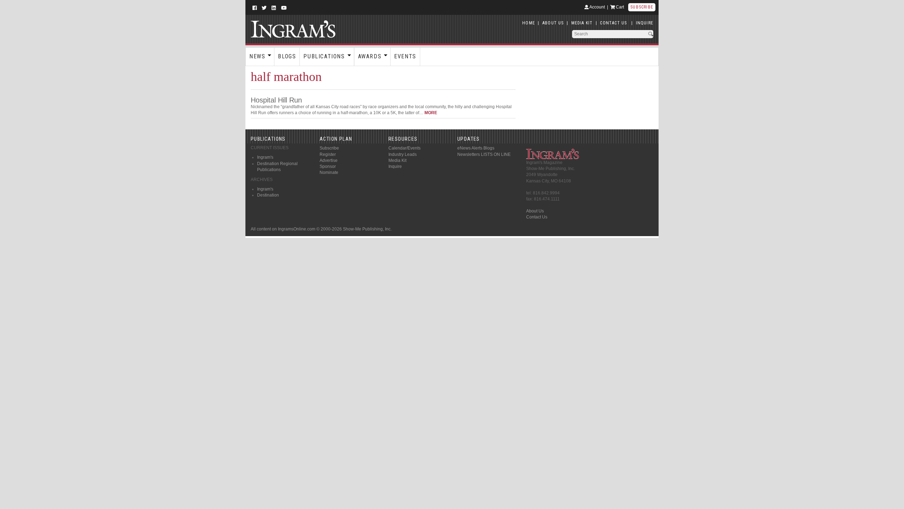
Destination (268, 195)
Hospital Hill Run (276, 100)
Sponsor (328, 166)
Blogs (287, 56)
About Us (535, 211)
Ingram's (265, 157)
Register (328, 154)
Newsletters (468, 154)
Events (405, 56)
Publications (324, 56)
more (430, 112)
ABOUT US (553, 23)
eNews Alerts (469, 148)
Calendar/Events (404, 148)
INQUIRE (644, 23)
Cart (619, 7)
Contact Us (536, 217)
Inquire (395, 166)
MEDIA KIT (582, 23)
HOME (528, 23)
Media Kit (397, 160)
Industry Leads (402, 154)
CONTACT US (613, 23)
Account (597, 7)
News (257, 56)
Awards (370, 56)
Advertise (329, 160)
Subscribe (641, 7)
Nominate (329, 172)
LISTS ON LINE (496, 154)
